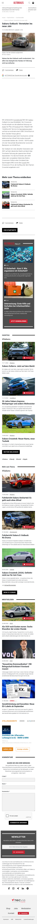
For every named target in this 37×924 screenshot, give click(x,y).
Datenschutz (18, 919)
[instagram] (13, 888)
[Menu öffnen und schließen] (3, 3)
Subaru (30, 120)
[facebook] (9, 888)
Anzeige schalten (22, 749)
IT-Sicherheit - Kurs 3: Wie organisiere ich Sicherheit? (16, 269)
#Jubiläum (13, 398)
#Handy (11, 459)
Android (17, 127)
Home (3, 17)
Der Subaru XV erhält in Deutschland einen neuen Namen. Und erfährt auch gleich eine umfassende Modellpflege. (18, 445)
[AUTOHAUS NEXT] (12, 243)
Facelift (24, 163)
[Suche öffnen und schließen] (28, 2)
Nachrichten (10, 17)
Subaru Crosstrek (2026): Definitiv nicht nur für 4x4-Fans (17, 574)
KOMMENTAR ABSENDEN (18, 823)
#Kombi (18, 459)
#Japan (12, 569)
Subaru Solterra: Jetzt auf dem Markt (18, 366)
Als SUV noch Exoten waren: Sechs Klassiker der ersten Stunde (17, 628)
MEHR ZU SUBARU (10, 592)
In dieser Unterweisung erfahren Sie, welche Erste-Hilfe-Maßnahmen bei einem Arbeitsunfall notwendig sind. (18, 313)
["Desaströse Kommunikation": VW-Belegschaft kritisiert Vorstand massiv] (18, 649)
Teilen (21, 70)
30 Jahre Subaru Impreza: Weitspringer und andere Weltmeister (18, 402)
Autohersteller (20, 17)
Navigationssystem (25, 129)
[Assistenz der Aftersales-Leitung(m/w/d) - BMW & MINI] (6, 729)
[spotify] (28, 888)
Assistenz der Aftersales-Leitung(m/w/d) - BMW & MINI (15, 736)
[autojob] (31, 721)
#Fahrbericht (13, 532)
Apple (4, 127)
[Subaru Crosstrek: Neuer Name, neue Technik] (18, 423)
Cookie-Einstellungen (29, 919)
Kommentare (9, 70)
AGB (12, 919)
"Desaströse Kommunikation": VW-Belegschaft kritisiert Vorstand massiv (17, 666)
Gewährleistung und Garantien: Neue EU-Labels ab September (18, 705)
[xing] (18, 888)
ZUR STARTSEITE (10, 230)
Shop (8, 908)
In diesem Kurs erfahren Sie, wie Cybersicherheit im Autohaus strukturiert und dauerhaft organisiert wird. (18, 275)
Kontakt (11, 913)
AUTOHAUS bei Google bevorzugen (16, 75)
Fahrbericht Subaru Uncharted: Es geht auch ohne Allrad (16, 499)
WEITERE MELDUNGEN (11, 452)
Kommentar (5, 791)
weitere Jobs (7, 749)
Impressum (6, 919)
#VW (11, 661)
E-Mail (4, 776)
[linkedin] (23, 888)
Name (3, 784)
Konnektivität (17, 120)
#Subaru (6, 339)
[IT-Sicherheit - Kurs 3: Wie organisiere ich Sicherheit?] (18, 255)
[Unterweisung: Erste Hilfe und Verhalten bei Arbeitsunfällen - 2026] (18, 290)
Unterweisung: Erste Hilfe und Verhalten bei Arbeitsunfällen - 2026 (17, 306)
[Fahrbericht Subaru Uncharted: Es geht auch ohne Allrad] (18, 483)
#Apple (25, 459)
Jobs (16, 908)
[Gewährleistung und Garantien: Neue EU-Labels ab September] (18, 689)
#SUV (11, 623)
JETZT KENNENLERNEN (18, 321)
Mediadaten (26, 908)
